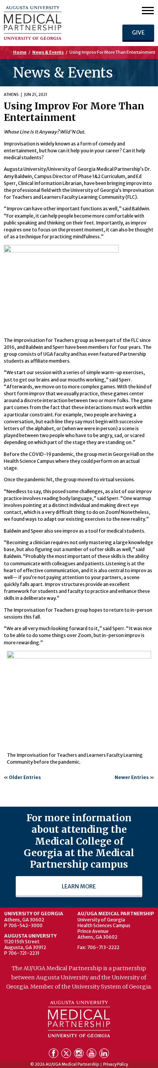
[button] (148, 10)
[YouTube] (92, 1055)
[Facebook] (54, 1055)
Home (19, 52)
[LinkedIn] (104, 1055)
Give (138, 32)
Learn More (79, 886)
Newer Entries (132, 777)
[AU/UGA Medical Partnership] (50, 23)
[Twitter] (67, 1055)
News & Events (48, 52)
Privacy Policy (115, 1064)
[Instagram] (79, 1055)
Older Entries (25, 777)
